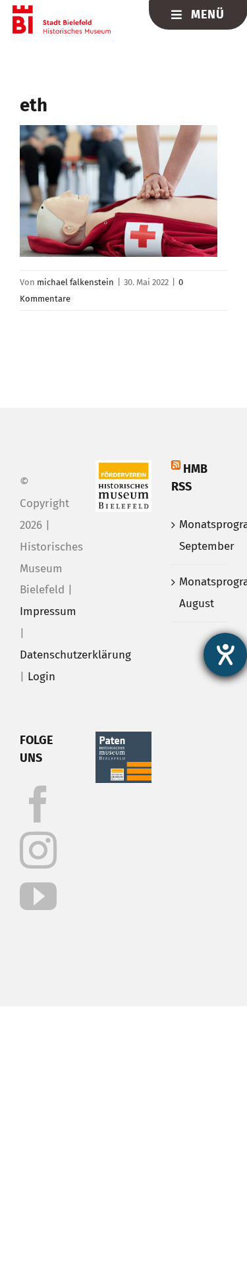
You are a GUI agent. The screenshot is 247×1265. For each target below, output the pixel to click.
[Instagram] (38, 850)
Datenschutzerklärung (75, 655)
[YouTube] (38, 896)
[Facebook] (38, 804)
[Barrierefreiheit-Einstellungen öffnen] (225, 654)
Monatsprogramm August (200, 592)
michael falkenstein (75, 282)
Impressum (48, 611)
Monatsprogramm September (200, 535)
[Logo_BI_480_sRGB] (62, 11)
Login (41, 677)
